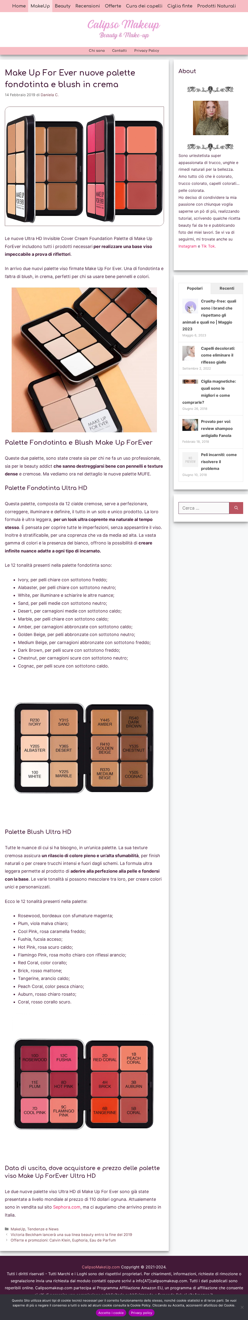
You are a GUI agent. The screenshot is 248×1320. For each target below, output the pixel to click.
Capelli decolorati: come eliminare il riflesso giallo (218, 355)
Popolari (194, 288)
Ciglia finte (179, 6)
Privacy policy (141, 1313)
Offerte (113, 6)
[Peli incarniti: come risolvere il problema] (190, 466)
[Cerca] (236, 508)
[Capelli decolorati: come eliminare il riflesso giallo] (188, 360)
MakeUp (40, 6)
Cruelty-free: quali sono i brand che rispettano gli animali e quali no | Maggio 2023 (209, 315)
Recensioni (87, 6)
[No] (242, 1307)
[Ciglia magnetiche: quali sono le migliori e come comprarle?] (190, 382)
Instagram (187, 246)
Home (19, 6)
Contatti (119, 51)
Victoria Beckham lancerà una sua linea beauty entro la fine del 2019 (71, 1234)
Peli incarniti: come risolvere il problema (219, 461)
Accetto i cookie (111, 1313)
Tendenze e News (43, 1229)
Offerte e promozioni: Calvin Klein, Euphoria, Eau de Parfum (63, 1240)
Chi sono (97, 51)
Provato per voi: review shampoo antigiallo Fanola (217, 428)
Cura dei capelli (144, 6)
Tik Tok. (208, 246)
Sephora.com (66, 1207)
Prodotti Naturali (216, 6)
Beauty (62, 6)
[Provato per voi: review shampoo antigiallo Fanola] (190, 429)
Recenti (227, 288)
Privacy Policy (146, 51)
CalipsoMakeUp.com (101, 1267)
